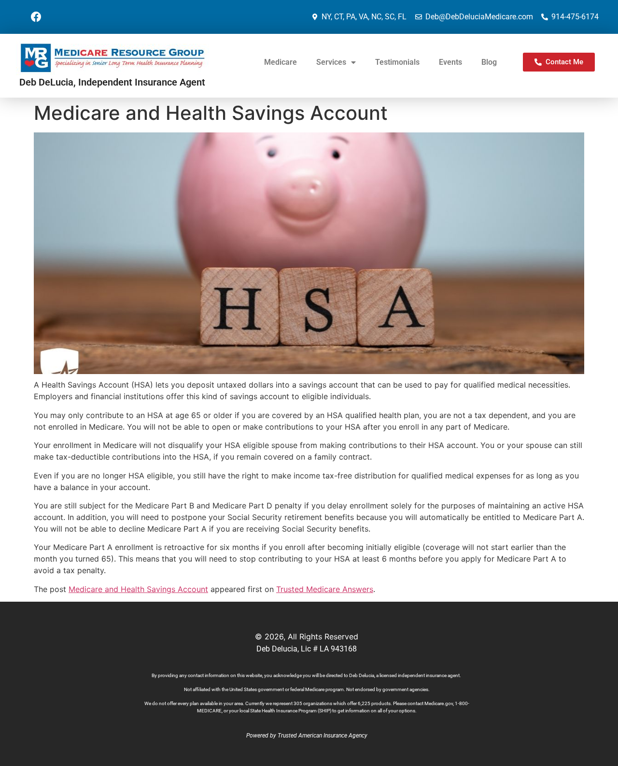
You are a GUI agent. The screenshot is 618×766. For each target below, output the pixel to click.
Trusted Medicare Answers (324, 589)
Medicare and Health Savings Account (138, 589)
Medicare (280, 62)
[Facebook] (36, 17)
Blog (489, 62)
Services (331, 62)
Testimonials (397, 62)
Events (450, 62)
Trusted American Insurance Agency (322, 735)
